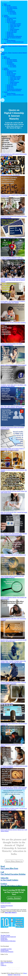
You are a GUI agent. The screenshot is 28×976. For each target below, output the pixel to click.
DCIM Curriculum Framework (8, 936)
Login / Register (14, 898)
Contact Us (3, 965)
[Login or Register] (14, 50)
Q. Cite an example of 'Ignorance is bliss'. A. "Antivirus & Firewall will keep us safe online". (12, 258)
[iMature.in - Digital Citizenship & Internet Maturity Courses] (14, 47)
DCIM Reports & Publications (8, 941)
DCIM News (4, 938)
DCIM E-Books (5, 950)
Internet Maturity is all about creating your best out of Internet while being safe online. (14, 809)
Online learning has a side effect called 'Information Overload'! (13, 619)
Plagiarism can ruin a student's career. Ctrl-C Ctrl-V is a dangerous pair (14, 195)
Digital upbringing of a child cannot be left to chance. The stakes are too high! (14, 154)
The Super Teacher (5, 935)
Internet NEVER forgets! (7, 703)
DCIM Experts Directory (7, 905)
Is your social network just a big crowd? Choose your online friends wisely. (14, 491)
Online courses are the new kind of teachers (11, 237)
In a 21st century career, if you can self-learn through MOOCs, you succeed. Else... (13, 640)
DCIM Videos (4, 939)
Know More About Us (14, 861)
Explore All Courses (6, 902)
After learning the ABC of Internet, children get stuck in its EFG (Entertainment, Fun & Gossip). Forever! (14, 788)
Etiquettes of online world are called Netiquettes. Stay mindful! (14, 470)
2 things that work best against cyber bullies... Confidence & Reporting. (12, 344)
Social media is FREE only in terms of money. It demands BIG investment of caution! (12, 449)
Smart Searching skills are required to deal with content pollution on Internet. (12, 576)
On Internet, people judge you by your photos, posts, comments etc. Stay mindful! (13, 385)
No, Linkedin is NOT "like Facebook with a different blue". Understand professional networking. (14, 534)
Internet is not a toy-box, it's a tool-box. (10, 175)
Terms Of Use (16, 974)
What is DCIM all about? (7, 962)
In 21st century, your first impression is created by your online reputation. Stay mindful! (13, 302)
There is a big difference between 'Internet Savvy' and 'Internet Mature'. (14, 830)
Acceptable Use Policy (6, 949)
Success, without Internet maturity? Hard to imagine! (13, 365)
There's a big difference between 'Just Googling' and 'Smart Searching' (13, 598)
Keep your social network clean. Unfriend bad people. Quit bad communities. (14, 513)
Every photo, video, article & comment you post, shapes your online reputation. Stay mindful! (12, 406)
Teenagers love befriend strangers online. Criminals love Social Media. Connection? (13, 683)
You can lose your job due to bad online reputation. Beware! (13, 323)
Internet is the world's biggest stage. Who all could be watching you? (14, 724)
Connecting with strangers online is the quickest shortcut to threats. (12, 428)
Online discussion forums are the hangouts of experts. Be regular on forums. (14, 217)
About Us (3, 907)
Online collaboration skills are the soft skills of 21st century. (13, 555)
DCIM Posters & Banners (7, 951)
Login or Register (5, 1)
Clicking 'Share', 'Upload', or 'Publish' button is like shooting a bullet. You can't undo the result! (13, 661)
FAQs (2, 964)
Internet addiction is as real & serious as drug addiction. (12, 745)
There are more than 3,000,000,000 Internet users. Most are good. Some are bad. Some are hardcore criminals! (13, 280)
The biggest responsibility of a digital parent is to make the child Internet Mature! (14, 766)
